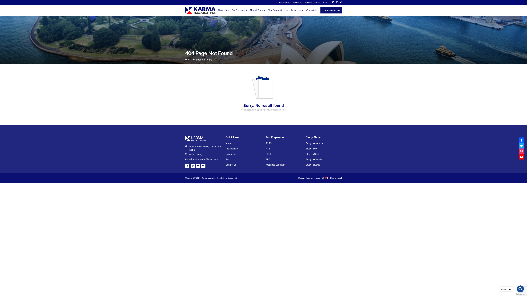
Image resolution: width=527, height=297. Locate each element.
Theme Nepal (336, 178)
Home (188, 59)
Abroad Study (256, 10)
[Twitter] (521, 145)
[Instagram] (521, 151)
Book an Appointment (331, 10)
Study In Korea (313, 165)
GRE (268, 159)
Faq (227, 159)
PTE (268, 149)
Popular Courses (312, 2)
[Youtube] (521, 157)
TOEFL (269, 154)
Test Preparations (276, 10)
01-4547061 (195, 154)
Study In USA (312, 154)
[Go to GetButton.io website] (520, 294)
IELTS (269, 143)
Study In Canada (314, 159)
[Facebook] (521, 140)
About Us (222, 10)
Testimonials (284, 2)
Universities (297, 2)
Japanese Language (276, 165)
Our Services (238, 10)
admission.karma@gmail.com (203, 159)
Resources (296, 10)
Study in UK (311, 149)
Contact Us (311, 10)
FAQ (325, 2)
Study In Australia (314, 143)
